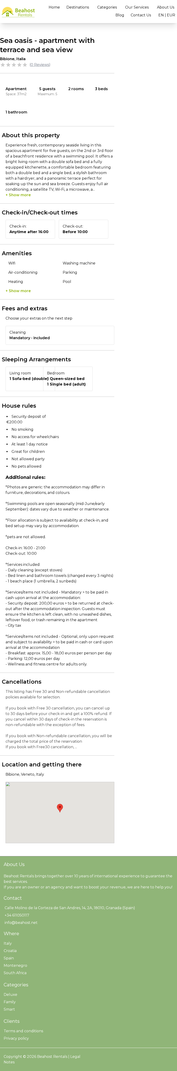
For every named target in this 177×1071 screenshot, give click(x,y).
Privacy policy (16, 1038)
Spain (9, 958)
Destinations (77, 7)
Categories (107, 7)
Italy (8, 943)
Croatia (10, 951)
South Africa (15, 973)
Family (10, 1002)
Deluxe (10, 994)
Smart (9, 1009)
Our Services (137, 7)
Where (11, 933)
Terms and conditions (23, 1031)
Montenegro (15, 965)
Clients (12, 1021)
